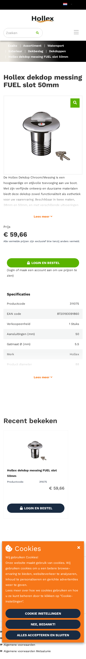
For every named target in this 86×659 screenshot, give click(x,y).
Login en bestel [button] (45, 263)
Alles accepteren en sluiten (43, 635)
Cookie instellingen (43, 613)
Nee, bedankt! (43, 624)
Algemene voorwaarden (19, 644)
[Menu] (76, 32)
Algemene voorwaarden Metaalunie (27, 651)
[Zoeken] (37, 32)
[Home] (43, 19)
